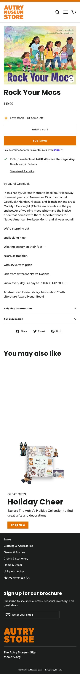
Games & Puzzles (14, 552)
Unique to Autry (14, 571)
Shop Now (18, 525)
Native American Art (17, 577)
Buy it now (40, 140)
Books (7, 539)
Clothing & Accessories (18, 545)
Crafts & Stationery (16, 558)
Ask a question (13, 319)
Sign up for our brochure (33, 593)
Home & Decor (13, 565)
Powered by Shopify (53, 670)
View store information (22, 171)
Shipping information (18, 308)
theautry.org (12, 657)
